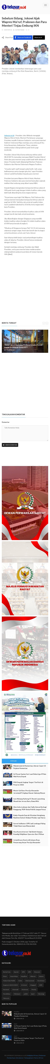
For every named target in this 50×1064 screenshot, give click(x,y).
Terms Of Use (38, 1058)
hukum (41, 976)
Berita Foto (6, 972)
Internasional (29, 981)
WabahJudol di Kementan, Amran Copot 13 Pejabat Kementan (29, 767)
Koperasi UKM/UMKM (10, 985)
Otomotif (15, 989)
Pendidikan (6, 994)
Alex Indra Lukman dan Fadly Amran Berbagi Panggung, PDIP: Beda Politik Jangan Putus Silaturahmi (30, 809)
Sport (32, 994)
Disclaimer (19, 1058)
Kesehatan (41, 981)
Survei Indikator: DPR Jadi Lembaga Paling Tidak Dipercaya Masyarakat (29, 825)
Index (20, 981)
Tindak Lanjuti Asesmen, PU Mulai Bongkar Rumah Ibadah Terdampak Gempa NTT (23, 346)
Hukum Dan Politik (9, 981)
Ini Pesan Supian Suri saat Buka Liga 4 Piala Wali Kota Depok (29, 775)
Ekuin (5, 976)
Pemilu (34, 989)
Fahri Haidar (20, 30)
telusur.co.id (9, 135)
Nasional (6, 989)
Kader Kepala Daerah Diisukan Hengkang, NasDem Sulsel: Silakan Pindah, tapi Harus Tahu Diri (29, 817)
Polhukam (17, 994)
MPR (40, 985)
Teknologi (41, 994)
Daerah (16, 972)
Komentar (5, 422)
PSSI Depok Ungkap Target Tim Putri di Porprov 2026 (28, 783)
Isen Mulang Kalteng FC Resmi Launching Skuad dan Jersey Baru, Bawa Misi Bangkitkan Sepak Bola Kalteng (29, 801)
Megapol (33, 985)
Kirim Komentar (11, 445)
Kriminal (24, 985)
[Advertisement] (25, 106)
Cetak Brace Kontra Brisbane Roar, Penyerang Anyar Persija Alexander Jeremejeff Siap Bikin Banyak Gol (26, 842)
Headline (24, 976)
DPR (29, 972)
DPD (23, 972)
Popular (13, 761)
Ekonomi (37, 972)
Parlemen (25, 989)
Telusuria (6, 998)
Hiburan (33, 976)
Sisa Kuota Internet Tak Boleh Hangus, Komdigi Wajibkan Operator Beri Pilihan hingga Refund (28, 834)
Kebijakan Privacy (32, 1055)
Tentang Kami (28, 1058)
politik (26, 994)
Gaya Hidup (14, 976)
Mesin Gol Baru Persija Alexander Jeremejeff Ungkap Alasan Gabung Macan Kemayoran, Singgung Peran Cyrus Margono (30, 793)
